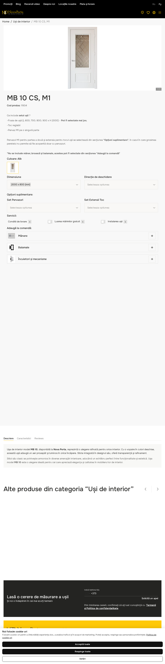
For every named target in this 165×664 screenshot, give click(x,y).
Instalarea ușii (115, 221)
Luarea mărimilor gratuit (67, 221)
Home (5, 21)
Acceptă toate (82, 644)
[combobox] (44, 184)
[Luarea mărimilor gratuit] (50, 221)
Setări (82, 659)
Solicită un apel (150, 598)
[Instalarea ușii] (103, 221)
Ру (160, 4)
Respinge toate (82, 651)
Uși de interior (21, 21)
